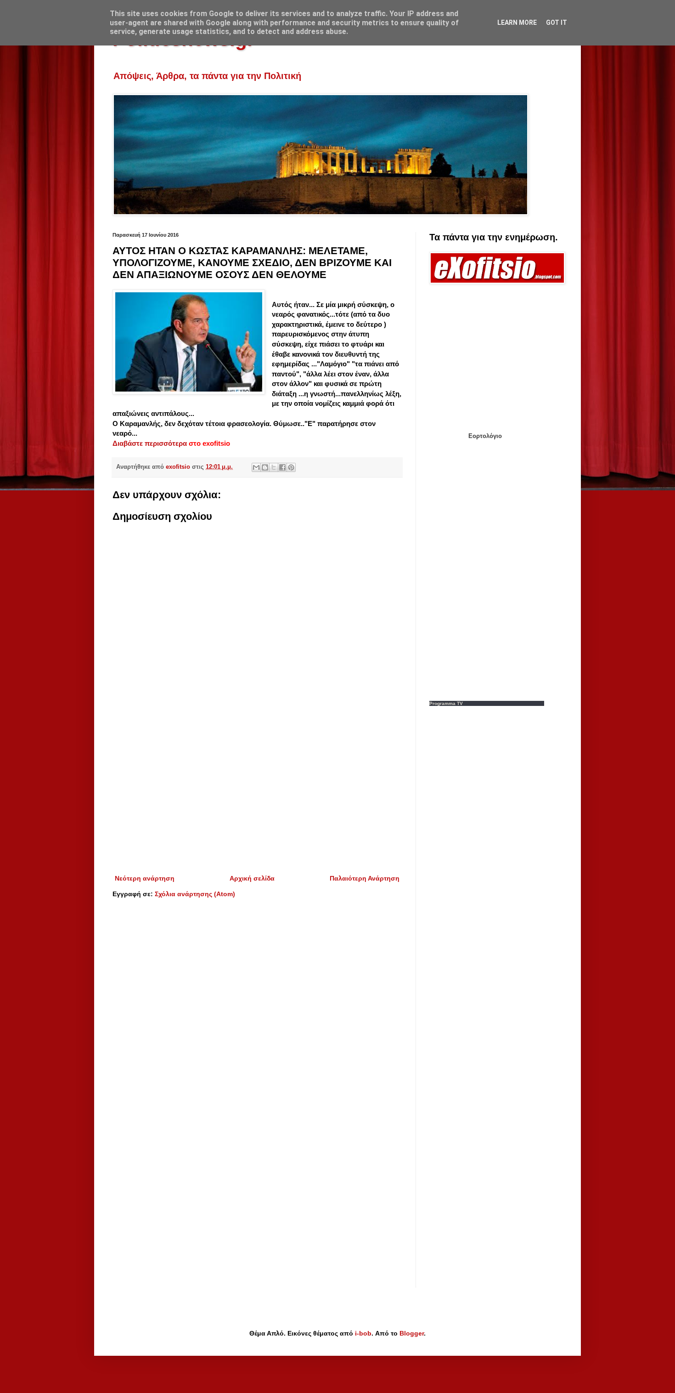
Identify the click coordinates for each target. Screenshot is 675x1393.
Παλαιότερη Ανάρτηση (364, 878)
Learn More (517, 22)
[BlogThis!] (265, 467)
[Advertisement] (257, 797)
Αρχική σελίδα (252, 878)
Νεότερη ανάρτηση (144, 878)
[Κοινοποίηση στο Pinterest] (291, 467)
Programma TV (446, 703)
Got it (556, 22)
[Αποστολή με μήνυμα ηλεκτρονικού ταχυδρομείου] (256, 467)
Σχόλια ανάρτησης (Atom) (195, 894)
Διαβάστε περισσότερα (150, 443)
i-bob (363, 1333)
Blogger (411, 1333)
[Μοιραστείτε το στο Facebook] (282, 467)
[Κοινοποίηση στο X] (273, 467)
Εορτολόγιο (485, 435)
